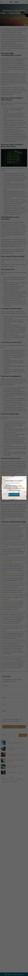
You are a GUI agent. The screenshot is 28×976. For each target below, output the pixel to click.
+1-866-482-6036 (14, 494)
